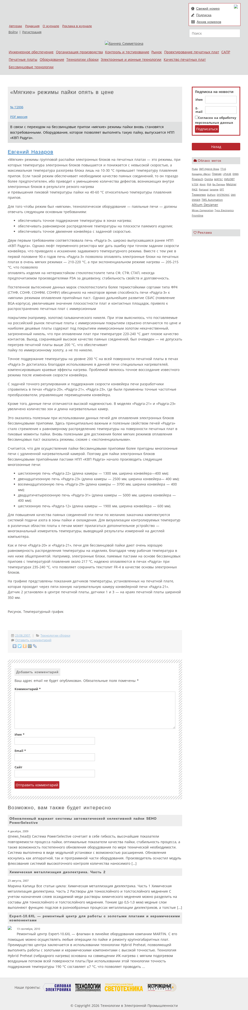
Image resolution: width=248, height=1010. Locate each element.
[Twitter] (19, 646)
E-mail (198, 110)
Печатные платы (23, 59)
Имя (199, 99)
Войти (13, 32)
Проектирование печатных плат (191, 52)
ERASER (196, 199)
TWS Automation (212, 199)
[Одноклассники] (24, 646)
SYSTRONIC (223, 194)
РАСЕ (195, 189)
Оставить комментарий (33, 640)
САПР (225, 52)
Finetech (197, 179)
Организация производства (79, 52)
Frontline (197, 215)
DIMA (235, 174)
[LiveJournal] (35, 646)
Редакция (32, 26)
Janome (214, 189)
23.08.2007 (23, 635)
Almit (203, 184)
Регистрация (31, 32)
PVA (209, 184)
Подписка (203, 15)
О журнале (51, 26)
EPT (222, 189)
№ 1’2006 (16, 107)
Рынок (156, 52)
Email (20, 751)
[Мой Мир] (29, 646)
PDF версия (18, 117)
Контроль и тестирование (127, 52)
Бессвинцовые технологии (31, 67)
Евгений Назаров (30, 151)
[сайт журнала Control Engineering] (193, 987)
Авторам (15, 26)
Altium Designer (205, 204)
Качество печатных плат (185, 59)
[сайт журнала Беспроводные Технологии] (162, 987)
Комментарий (28, 689)
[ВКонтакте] (14, 646)
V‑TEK (195, 184)
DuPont (211, 194)
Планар (217, 174)
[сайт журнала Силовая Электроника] (57, 987)
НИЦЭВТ (229, 179)
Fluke (195, 168)
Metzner (231, 184)
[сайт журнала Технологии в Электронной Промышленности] (88, 987)
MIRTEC (218, 179)
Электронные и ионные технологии (131, 59)
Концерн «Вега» (201, 174)
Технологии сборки (82, 59)
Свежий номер (208, 8)
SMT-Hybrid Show (209, 168)
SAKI (233, 194)
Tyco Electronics (224, 210)
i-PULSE (227, 174)
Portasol (204, 189)
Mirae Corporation (202, 210)
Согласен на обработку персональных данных (215, 120)
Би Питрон (218, 184)
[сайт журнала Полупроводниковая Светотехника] (124, 987)
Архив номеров (209, 21)
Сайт (18, 767)
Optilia (208, 179)
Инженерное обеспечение (31, 52)
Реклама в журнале (77, 26)
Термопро (199, 195)
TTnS (223, 168)
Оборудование (52, 59)
